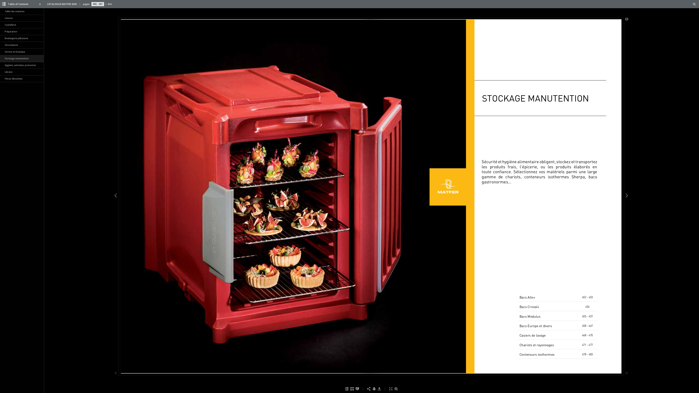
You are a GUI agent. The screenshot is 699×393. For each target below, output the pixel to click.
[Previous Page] (115, 196)
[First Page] (116, 373)
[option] (22, 11)
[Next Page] (627, 196)
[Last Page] (626, 373)
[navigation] (97, 4)
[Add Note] (627, 20)
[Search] (694, 4)
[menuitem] (694, 4)
